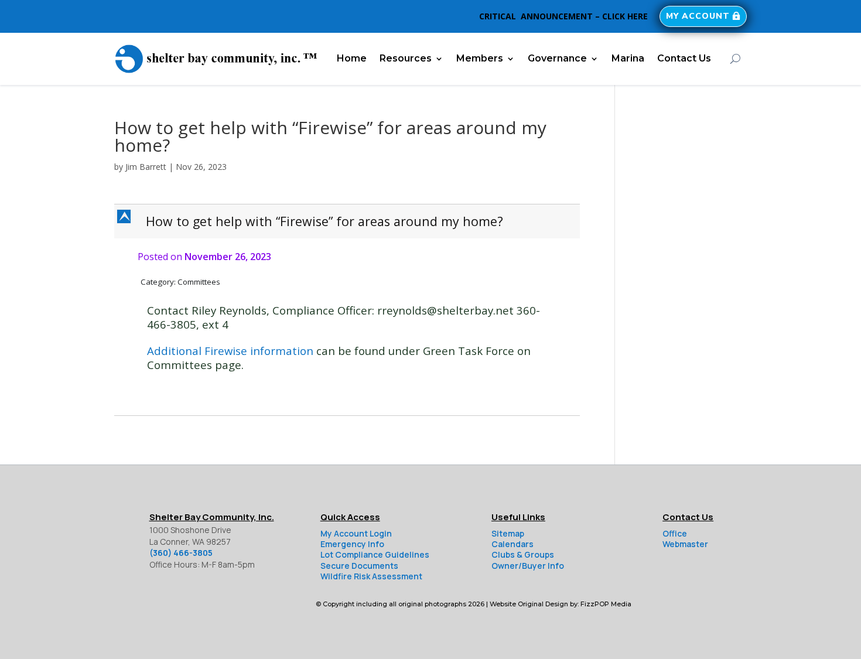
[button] (348, 221)
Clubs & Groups (522, 554)
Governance (557, 58)
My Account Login (356, 533)
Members (479, 58)
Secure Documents (359, 565)
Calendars (512, 543)
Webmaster (685, 543)
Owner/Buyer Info (527, 565)
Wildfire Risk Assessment (371, 576)
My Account (698, 16)
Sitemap (507, 533)
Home (352, 58)
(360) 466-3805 (181, 552)
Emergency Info (352, 543)
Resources (406, 58)
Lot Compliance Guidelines (374, 554)
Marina (627, 58)
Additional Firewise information (230, 350)
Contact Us (684, 58)
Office (674, 533)
